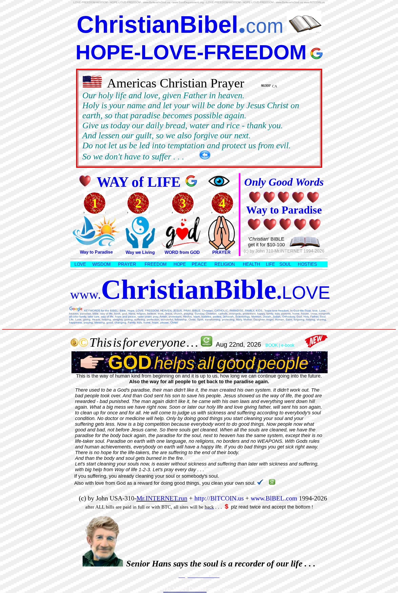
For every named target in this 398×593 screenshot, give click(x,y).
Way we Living (140, 252)
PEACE (199, 264)
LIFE (270, 264)
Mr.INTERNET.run (161, 498)
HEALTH (251, 264)
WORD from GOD (182, 252)
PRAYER (221, 252)
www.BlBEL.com (274, 498)
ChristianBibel (157, 24)
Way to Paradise (96, 252)
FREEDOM (156, 264)
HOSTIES (307, 264)
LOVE (80, 264)
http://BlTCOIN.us (219, 498)
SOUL (285, 264)
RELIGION (224, 264)
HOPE (180, 264)
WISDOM (101, 264)
